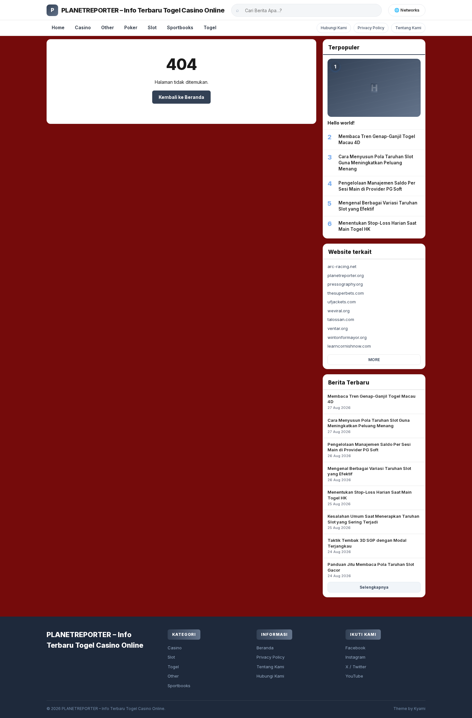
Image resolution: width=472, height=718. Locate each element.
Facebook (355, 647)
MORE (374, 359)
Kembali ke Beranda (181, 97)
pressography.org (345, 284)
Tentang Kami (408, 27)
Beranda (265, 647)
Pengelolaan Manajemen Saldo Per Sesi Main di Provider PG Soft (369, 450)
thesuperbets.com (346, 293)
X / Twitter (355, 666)
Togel (210, 27)
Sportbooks (180, 27)
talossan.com (341, 319)
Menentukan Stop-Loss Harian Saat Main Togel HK (370, 497)
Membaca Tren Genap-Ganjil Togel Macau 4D (371, 402)
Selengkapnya (374, 587)
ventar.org (338, 328)
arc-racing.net (342, 266)
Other (107, 27)
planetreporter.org (346, 275)
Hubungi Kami (334, 27)
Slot (152, 27)
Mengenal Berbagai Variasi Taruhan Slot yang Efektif (369, 474)
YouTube (354, 676)
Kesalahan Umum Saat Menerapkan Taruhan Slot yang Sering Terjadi (373, 522)
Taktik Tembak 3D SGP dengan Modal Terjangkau (367, 546)
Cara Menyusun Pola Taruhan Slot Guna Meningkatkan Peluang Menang (369, 426)
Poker (130, 27)
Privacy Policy (371, 27)
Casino (83, 27)
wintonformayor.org (347, 337)
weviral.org (339, 310)
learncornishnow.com (349, 346)
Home (58, 27)
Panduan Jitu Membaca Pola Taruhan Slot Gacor (371, 570)
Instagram (355, 657)
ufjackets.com (342, 301)
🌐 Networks (406, 10)
